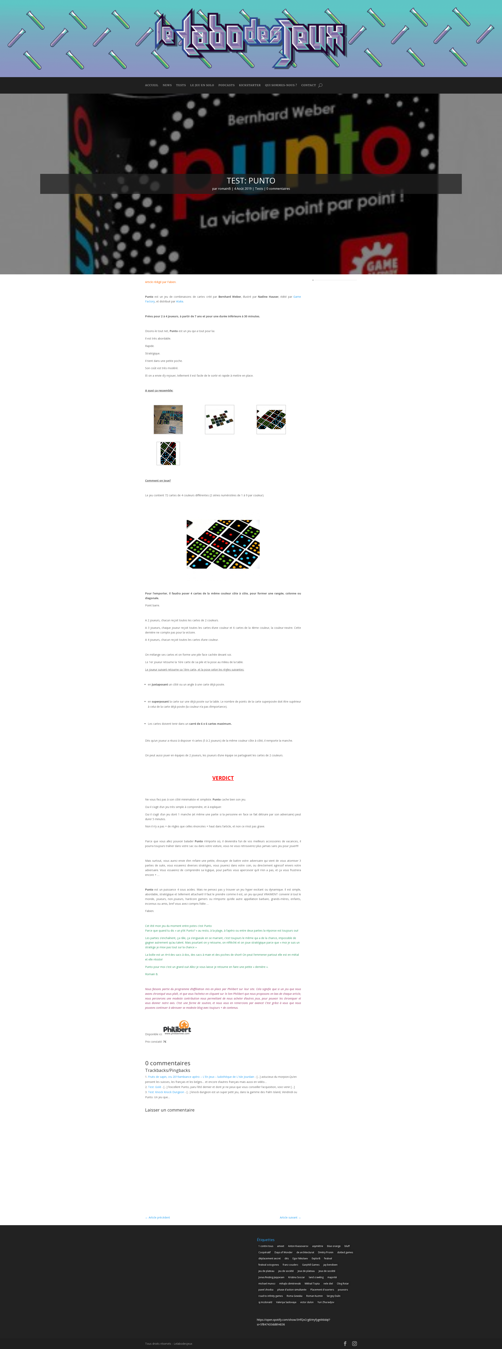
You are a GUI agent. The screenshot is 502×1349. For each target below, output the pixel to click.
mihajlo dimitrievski (290, 1283)
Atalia (179, 301)
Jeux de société (327, 1271)
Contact (308, 85)
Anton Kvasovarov (298, 1246)
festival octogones (268, 1264)
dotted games (345, 1252)
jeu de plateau (266, 1271)
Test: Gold (154, 1087)
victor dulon (307, 1302)
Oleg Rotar (343, 1283)
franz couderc (290, 1264)
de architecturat (305, 1252)
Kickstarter (250, 85)
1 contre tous (265, 1246)
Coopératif (264, 1252)
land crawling (316, 1277)
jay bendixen (330, 1264)
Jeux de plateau (306, 1271)
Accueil (151, 85)
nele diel (328, 1283)
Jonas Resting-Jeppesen (271, 1277)
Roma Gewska (294, 1296)
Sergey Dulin (333, 1296)
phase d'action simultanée (291, 1289)
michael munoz (266, 1283)
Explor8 (316, 1258)
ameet (280, 1246)
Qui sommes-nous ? (281, 85)
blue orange (334, 1246)
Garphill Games (310, 1264)
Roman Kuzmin (314, 1296)
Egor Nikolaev (300, 1258)
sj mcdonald (265, 1302)
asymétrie (317, 1246)
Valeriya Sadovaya (286, 1302)
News (167, 85)
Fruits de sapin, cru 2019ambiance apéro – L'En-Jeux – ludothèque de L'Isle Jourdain (201, 1077)
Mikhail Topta (312, 1283)
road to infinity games (270, 1296)
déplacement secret (269, 1258)
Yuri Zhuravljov (325, 1302)
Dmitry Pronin (325, 1252)
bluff (347, 1246)
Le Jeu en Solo (202, 85)
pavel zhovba (265, 1289)
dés (287, 1258)
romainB (224, 188)
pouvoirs (343, 1289)
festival (328, 1258)
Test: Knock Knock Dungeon (166, 1092)
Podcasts (226, 85)
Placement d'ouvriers (322, 1289)
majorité (332, 1277)
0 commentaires (278, 188)
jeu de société (286, 1271)
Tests (181, 85)
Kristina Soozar (296, 1277)
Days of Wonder (284, 1252)
